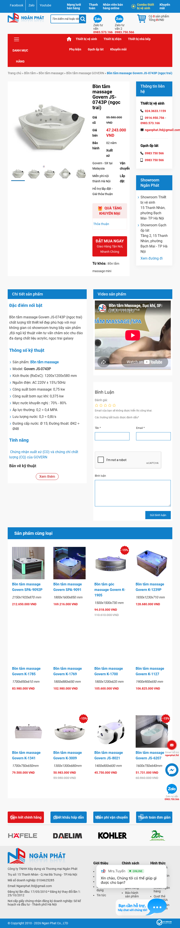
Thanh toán (93, 6)
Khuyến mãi (165, 6)
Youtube (45, 5)
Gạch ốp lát (96, 49)
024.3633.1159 (155, 111)
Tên (98, 428)
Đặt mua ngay (110, 246)
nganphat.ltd (172, 754)
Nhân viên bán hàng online (113, 6)
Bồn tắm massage (51, 73)
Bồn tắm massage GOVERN (85, 73)
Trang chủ (69, 39)
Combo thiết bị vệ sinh (145, 6)
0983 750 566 (154, 153)
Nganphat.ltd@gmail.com (34, 886)
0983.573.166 (150, 123)
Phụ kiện (75, 49)
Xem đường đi (151, 258)
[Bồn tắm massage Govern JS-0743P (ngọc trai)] (18, 173)
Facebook (16, 5)
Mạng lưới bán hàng (74, 6)
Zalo (31, 5)
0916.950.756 (154, 118)
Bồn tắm (30, 73)
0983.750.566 (172, 798)
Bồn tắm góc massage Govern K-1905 (109, 589)
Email (140, 428)
